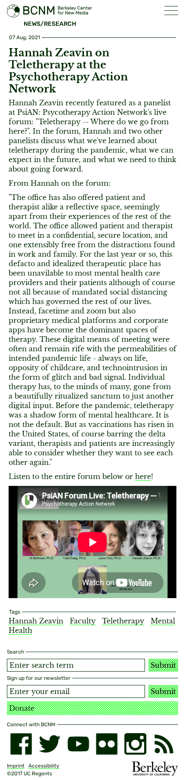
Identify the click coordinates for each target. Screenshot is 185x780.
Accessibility (43, 766)
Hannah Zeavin (36, 621)
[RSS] (164, 744)
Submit (163, 665)
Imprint (16, 766)
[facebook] (21, 744)
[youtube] (78, 744)
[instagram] (135, 744)
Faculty (83, 621)
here (143, 476)
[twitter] (49, 744)
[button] (171, 10)
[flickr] (106, 744)
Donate (21, 708)
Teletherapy (123, 621)
